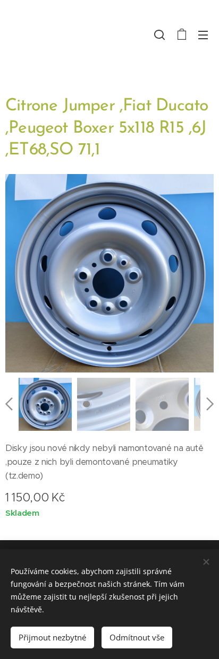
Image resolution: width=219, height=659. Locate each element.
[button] (159, 34)
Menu (203, 34)
